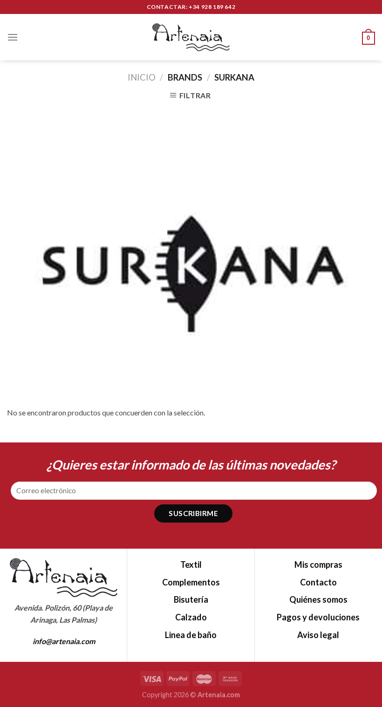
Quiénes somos (318, 599)
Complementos (191, 582)
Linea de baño (191, 635)
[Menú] (12, 37)
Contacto (318, 582)
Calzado (191, 617)
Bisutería (191, 599)
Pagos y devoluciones (318, 617)
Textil (191, 564)
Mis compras (318, 564)
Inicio (142, 77)
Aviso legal (318, 635)
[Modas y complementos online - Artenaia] (191, 37)
